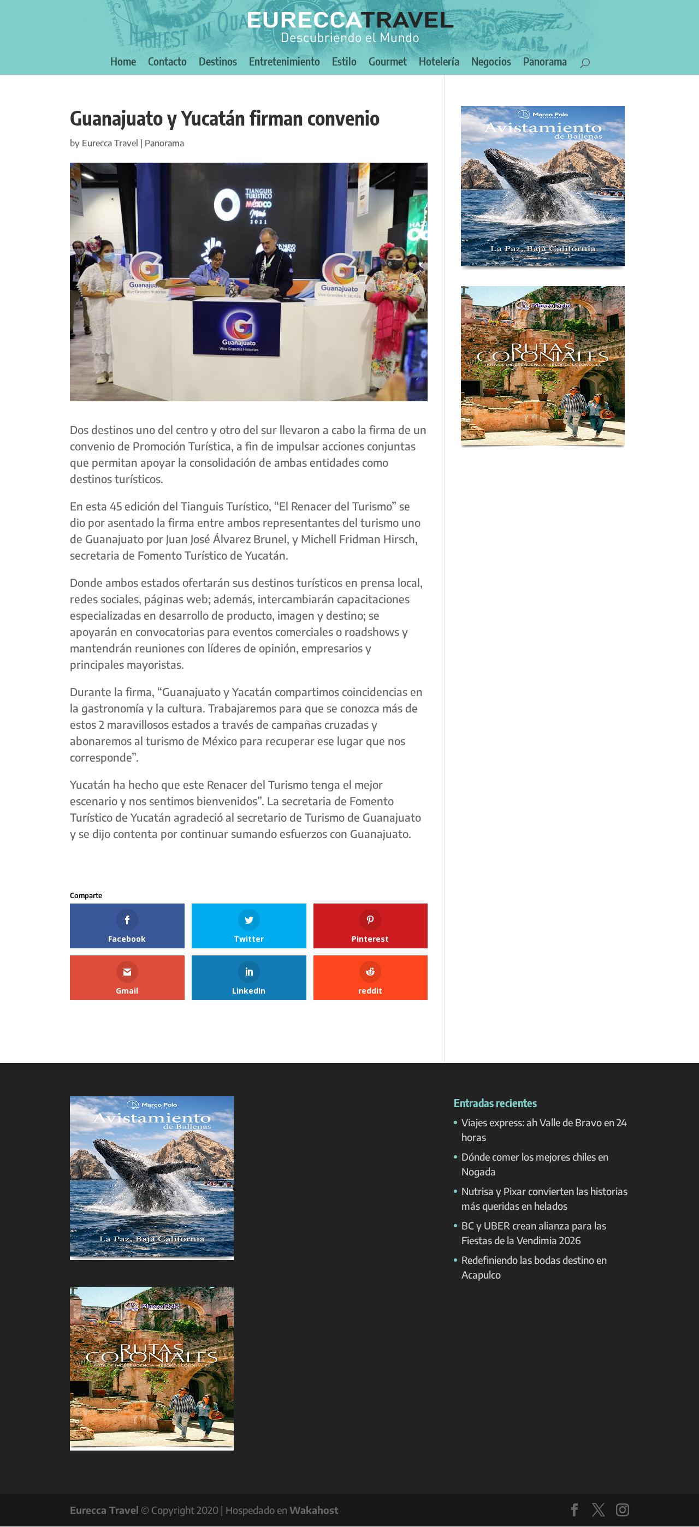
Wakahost (314, 1510)
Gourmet (388, 62)
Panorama (545, 62)
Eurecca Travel (110, 143)
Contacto (167, 62)
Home (123, 62)
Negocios (491, 62)
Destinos (218, 62)
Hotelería (439, 62)
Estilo (344, 62)
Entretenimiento (284, 62)
